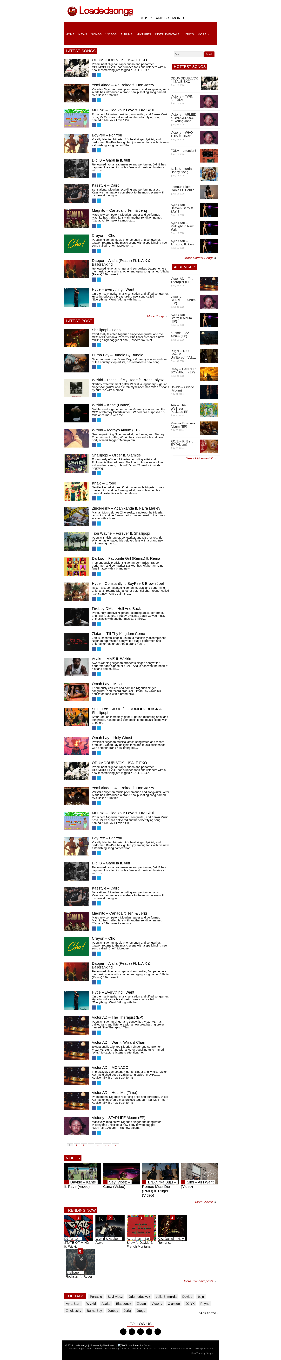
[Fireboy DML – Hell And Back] (76, 617)
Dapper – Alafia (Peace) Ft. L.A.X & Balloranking (121, 262)
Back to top (207, 1313)
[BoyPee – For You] (76, 143)
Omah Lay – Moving (109, 684)
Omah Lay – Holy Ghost (112, 738)
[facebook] (123, 1331)
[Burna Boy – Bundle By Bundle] (76, 363)
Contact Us (150, 1348)
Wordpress (108, 1345)
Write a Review (94, 1348)
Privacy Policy (112, 1348)
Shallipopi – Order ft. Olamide (116, 455)
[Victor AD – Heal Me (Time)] (76, 1101)
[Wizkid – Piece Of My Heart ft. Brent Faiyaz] (76, 388)
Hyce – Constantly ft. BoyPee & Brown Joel (128, 583)
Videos (111, 34)
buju (201, 1296)
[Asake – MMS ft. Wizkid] (76, 667)
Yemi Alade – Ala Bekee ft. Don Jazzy (123, 85)
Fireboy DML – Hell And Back (116, 608)
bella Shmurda (166, 1296)
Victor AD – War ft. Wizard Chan (118, 1042)
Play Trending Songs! (202, 1353)
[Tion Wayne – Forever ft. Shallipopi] (76, 541)
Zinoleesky (73, 1310)
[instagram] (140, 1331)
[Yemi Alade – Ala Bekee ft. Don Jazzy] (76, 93)
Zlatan (141, 1303)
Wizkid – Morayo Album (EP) (116, 430)
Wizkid (91, 1303)
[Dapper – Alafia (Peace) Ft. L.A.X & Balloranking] (76, 269)
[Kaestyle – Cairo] (76, 193)
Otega (140, 1310)
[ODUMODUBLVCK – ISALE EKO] (76, 68)
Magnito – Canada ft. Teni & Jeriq (119, 210)
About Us (136, 1348)
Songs (96, 34)
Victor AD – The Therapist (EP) (117, 1017)
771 (107, 1145)
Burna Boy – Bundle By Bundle (117, 355)
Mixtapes (143, 34)
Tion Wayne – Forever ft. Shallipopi (121, 533)
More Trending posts (200, 1281)
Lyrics (188, 34)
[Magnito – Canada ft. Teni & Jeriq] (76, 218)
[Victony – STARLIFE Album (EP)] (76, 1126)
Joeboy (113, 1310)
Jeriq (127, 1310)
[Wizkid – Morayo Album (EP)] (76, 438)
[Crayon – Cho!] (76, 244)
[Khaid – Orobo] (76, 491)
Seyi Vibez (115, 1296)
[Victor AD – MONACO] (76, 1076)
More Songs (156, 316)
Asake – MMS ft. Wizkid (111, 659)
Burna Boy (94, 1310)
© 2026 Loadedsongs (76, 1345)
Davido (187, 1296)
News (82, 34)
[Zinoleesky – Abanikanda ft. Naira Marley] (76, 516)
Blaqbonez (123, 1303)
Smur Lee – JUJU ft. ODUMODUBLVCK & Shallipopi (127, 711)
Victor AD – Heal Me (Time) (114, 1092)
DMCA (125, 1348)
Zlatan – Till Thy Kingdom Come (118, 634)
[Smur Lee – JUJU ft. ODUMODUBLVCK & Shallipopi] (76, 717)
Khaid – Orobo (104, 483)
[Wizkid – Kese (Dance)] (76, 413)
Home (70, 34)
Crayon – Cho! (104, 235)
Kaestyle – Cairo (106, 185)
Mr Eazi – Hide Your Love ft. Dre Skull (123, 110)
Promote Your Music (181, 1348)
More (202, 34)
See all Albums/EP (199, 458)
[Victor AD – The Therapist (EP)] (76, 1025)
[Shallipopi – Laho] (76, 338)
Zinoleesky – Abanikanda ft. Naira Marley (126, 508)
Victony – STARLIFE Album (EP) (119, 1118)
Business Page (76, 1348)
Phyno (204, 1303)
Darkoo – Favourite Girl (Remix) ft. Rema (126, 558)
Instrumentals (167, 34)
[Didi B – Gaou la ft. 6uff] (76, 168)
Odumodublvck (139, 1296)
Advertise (163, 1348)
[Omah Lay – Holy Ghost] (76, 746)
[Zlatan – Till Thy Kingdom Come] (76, 642)
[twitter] (132, 1331)
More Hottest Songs (198, 258)
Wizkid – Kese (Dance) (111, 405)
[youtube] (149, 1331)
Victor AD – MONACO (110, 1067)
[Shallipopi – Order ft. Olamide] (76, 463)
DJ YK (190, 1303)
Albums (126, 34)
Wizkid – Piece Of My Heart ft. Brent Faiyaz (128, 380)
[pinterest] (157, 1331)
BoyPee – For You (107, 135)
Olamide (174, 1303)
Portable (96, 1296)
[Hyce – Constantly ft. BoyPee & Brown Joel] (76, 592)
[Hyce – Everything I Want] (76, 297)
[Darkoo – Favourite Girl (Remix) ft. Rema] (76, 566)
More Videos (205, 1202)
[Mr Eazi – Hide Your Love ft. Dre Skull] (76, 118)
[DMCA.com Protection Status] (134, 1345)
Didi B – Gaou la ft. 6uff (111, 160)
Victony (157, 1303)
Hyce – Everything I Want (113, 289)
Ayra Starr (73, 1303)
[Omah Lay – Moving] (76, 692)
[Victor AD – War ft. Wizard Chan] (76, 1050)
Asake (105, 1303)
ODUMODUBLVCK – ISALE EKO (119, 60)
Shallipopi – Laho (106, 330)
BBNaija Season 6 (204, 1348)
